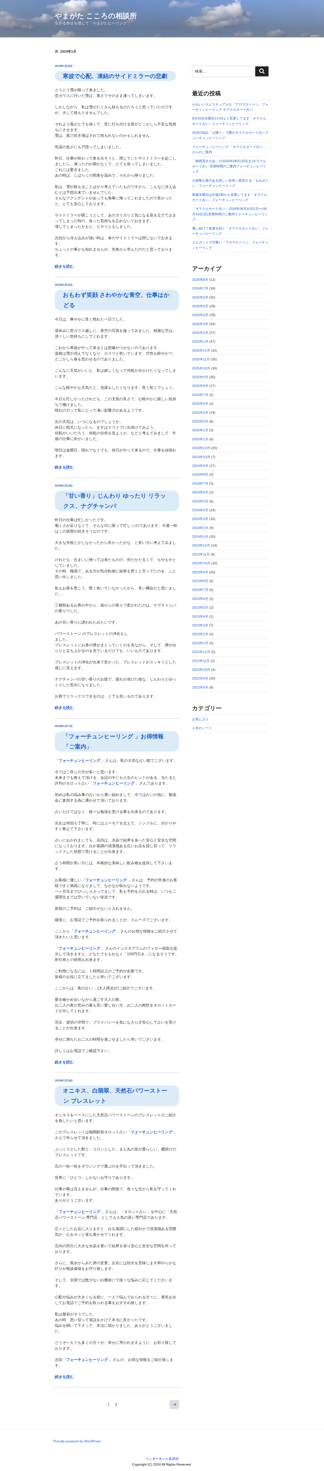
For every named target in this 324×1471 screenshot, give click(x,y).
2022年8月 (200, 687)
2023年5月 (200, 607)
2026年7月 (200, 288)
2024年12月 (201, 448)
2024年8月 (200, 474)
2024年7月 (200, 483)
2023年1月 (200, 643)
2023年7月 (200, 590)
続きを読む (64, 266)
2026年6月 (200, 297)
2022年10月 (201, 669)
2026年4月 (200, 315)
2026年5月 (200, 306)
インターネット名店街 (162, 1459)
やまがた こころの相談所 (96, 16)
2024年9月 (200, 466)
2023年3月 (200, 625)
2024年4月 (200, 510)
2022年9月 (200, 678)
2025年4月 (200, 412)
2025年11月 (201, 359)
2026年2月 (200, 333)
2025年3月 (200, 421)
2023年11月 (201, 554)
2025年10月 (201, 368)
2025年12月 (201, 350)
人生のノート (202, 728)
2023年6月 (200, 599)
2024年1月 (200, 536)
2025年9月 (200, 377)
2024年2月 (200, 528)
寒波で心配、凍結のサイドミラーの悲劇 (115, 76)
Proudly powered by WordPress (77, 1441)
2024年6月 (200, 492)
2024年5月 (200, 501)
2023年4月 (200, 616)
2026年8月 (200, 279)
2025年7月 (200, 395)
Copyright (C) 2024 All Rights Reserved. (162, 1464)
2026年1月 (200, 341)
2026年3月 (200, 324)
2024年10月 (201, 457)
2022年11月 (201, 661)
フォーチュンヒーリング (79, 760)
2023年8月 (200, 581)
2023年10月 (201, 563)
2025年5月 (200, 403)
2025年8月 (200, 386)
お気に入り (200, 719)
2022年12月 (201, 652)
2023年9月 (200, 572)
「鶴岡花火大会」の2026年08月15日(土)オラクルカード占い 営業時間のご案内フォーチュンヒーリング (229, 166)
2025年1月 (200, 439)
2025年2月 (200, 430)
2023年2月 (200, 634)
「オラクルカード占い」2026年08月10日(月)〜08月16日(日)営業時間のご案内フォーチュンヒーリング (230, 214)
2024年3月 (200, 519)
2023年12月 (201, 545)
